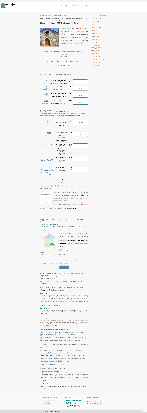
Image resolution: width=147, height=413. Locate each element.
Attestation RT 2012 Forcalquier (96, 27)
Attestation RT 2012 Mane (95, 51)
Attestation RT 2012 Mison (95, 66)
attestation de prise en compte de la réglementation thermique (65, 346)
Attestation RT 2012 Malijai (95, 42)
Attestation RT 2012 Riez (95, 44)
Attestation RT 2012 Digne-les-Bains (97, 19)
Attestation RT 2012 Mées (95, 30)
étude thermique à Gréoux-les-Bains (74, 51)
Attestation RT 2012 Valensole (96, 35)
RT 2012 (60, 5)
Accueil (104, 10)
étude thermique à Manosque (54, 301)
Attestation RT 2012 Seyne (95, 50)
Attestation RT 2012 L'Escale (95, 53)
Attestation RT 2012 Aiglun (95, 56)
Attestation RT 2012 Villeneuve (96, 32)
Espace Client (85, 5)
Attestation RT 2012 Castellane (96, 47)
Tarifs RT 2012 (67, 5)
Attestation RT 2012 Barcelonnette (96, 38)
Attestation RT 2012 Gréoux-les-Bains (97, 41)
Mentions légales (47, 401)
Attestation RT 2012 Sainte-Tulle (96, 33)
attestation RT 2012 (50, 208)
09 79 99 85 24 (23, 1)
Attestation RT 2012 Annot (95, 65)
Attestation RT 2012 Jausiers (95, 62)
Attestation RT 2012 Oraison (95, 25)
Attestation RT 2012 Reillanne (95, 48)
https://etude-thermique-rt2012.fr (96, 403)
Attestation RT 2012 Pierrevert (96, 29)
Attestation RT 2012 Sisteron (95, 21)
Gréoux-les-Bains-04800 (62, 15)
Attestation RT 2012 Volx (95, 36)
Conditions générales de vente (50, 400)
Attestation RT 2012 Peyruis (95, 39)
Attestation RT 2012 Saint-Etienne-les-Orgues (98, 59)
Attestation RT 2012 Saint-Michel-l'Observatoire (98, 60)
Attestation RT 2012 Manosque (96, 18)
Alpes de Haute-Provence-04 (50, 15)
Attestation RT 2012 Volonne (95, 45)
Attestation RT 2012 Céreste (95, 57)
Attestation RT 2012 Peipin (95, 54)
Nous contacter (75, 5)
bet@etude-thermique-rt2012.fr (8, 1)
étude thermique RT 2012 (78, 28)
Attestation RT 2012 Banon (95, 63)
